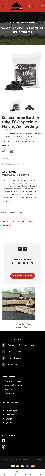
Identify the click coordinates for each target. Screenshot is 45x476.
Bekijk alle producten (22, 276)
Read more (5, 145)
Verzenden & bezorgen (13, 385)
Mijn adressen (10, 415)
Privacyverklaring (11, 393)
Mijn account (9, 423)
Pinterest (8, 226)
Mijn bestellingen (11, 411)
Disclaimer (8, 389)
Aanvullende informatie (15, 175)
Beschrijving (9, 172)
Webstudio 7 (22, 462)
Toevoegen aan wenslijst (14, 164)
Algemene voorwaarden (13, 381)
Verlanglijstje (28, 474)
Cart (17, 474)
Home (13, 22)
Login (39, 474)
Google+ (27, 221)
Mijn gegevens (10, 419)
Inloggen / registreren (13, 407)
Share (16, 221)
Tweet (7, 221)
